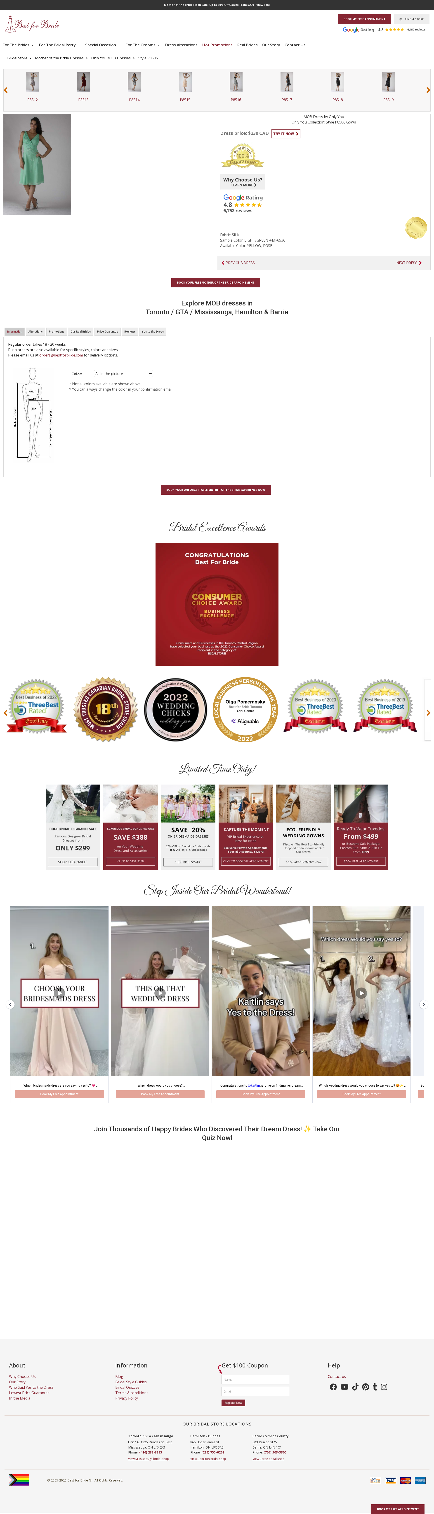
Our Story (271, 44)
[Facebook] (333, 1394)
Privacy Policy (126, 1404)
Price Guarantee (107, 331)
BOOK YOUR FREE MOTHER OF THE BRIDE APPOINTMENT (216, 282)
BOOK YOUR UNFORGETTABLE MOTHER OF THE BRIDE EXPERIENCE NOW (215, 490)
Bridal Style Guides (131, 1387)
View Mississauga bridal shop (148, 1465)
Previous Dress (240, 263)
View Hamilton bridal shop (208, 1465)
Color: (76, 373)
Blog (119, 1382)
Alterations (35, 331)
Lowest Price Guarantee (29, 1398)
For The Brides (16, 44)
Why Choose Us (22, 1382)
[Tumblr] (375, 1394)
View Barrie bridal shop (268, 1465)
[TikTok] (355, 1394)
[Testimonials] (387, 29)
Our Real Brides (81, 331)
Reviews (130, 331)
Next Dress (406, 263)
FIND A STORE (413, 19)
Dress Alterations (181, 44)
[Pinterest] (365, 1394)
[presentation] (6, 90)
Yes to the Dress (153, 331)
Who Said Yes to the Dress (31, 1393)
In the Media (19, 1404)
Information (14, 331)
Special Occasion (101, 44)
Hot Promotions (217, 44)
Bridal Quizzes (127, 1393)
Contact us (337, 1382)
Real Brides (247, 44)
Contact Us (295, 44)
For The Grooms (140, 44)
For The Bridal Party (58, 44)
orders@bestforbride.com (61, 355)
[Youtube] (344, 1394)
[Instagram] (384, 1394)
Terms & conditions (131, 1398)
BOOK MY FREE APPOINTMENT (364, 19)
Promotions (56, 331)
